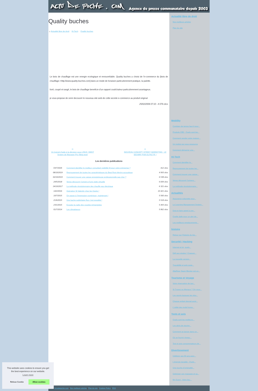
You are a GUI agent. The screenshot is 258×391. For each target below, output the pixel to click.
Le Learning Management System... (188, 204)
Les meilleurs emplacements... (186, 222)
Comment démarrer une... (184, 150)
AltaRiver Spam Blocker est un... (186, 271)
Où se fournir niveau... (182, 337)
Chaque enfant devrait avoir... (185, 301)
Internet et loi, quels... (182, 247)
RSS (114, 388)
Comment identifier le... (182, 162)
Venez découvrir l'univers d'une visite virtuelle (86, 182)
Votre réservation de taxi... (184, 283)
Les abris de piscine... (182, 326)
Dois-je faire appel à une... (184, 211)
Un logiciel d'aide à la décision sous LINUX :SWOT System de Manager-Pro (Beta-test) (72, 153)
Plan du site (178, 28)
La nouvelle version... (182, 259)
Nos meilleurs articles (182, 22)
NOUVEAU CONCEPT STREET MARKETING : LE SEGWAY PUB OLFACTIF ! (145, 153)
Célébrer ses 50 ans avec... (184, 356)
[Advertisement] (108, 53)
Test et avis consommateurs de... (187, 344)
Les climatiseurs (73, 209)
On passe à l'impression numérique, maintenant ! (87, 196)
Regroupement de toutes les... (185, 168)
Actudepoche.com (61, 388)
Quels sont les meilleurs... (184, 320)
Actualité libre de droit (60, 31)
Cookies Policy (105, 388)
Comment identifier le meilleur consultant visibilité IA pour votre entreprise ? (98, 168)
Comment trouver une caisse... (186, 174)
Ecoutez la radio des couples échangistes (84, 205)
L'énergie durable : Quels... (184, 362)
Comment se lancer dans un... (185, 332)
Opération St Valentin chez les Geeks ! (83, 191)
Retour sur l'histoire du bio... (185, 235)
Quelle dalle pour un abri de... (185, 216)
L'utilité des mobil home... (183, 307)
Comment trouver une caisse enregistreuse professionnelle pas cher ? (96, 177)
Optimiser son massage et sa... (186, 374)
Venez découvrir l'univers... (184, 180)
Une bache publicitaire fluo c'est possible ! (84, 200)
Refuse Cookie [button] (17, 382)
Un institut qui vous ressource (185, 144)
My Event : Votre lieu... (182, 380)
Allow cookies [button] (39, 382)
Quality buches (86, 31)
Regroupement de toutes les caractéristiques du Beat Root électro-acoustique (100, 172)
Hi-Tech (75, 31)
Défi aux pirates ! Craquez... (184, 253)
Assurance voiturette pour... (184, 199)
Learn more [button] (28, 375)
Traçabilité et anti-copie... (183, 265)
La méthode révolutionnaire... (185, 186)
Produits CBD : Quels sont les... (186, 132)
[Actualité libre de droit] (129, 6)
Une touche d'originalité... (183, 368)
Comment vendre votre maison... (187, 138)
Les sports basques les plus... (185, 295)
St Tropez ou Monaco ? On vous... (187, 289)
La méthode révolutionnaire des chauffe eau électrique (90, 186)
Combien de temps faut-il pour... (186, 126)
